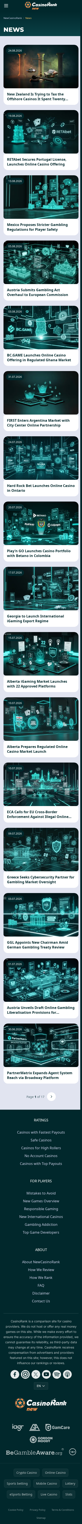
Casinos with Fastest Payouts (41, 1132)
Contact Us (41, 1301)
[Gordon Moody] (41, 1439)
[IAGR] (18, 1427)
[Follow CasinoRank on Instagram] (25, 1374)
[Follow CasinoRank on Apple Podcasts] (67, 1374)
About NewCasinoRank (41, 1262)
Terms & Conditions (63, 1509)
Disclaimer (41, 1293)
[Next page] (51, 1096)
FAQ (41, 1285)
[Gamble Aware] (35, 1451)
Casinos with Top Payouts (41, 1163)
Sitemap (41, 1517)
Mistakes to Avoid (41, 1193)
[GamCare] (57, 1427)
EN (39, 1386)
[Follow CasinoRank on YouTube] (46, 1374)
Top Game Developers (41, 1232)
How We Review (41, 1269)
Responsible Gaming (41, 1208)
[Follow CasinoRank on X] (35, 1374)
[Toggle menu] (6, 5)
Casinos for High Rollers (41, 1148)
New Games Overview (41, 1201)
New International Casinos (41, 1216)
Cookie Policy (15, 1509)
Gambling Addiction (41, 1224)
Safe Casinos (41, 1140)
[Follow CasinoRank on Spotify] (56, 1374)
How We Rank (41, 1277)
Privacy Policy (37, 1509)
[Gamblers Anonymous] (34, 1427)
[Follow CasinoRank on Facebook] (14, 1374)
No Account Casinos (41, 1155)
